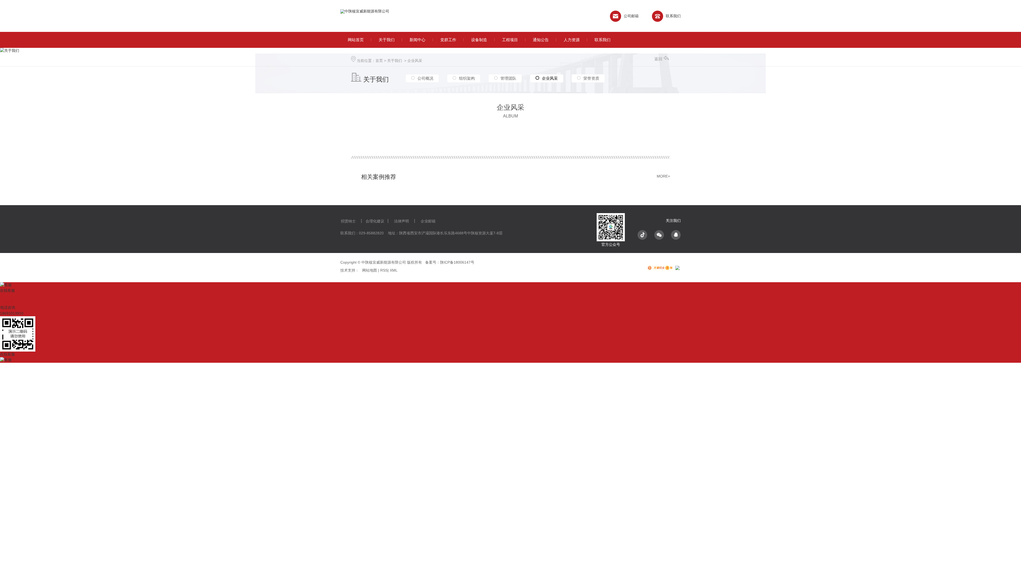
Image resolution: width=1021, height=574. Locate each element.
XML (393, 270)
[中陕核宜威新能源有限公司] (402, 16)
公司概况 (425, 78)
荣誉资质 (591, 78)
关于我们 (394, 60)
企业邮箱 (428, 221)
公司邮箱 (631, 16)
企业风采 (414, 60)
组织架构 (467, 78)
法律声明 (401, 221)
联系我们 (673, 16)
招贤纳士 (348, 221)
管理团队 (508, 78)
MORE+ (663, 176)
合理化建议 (375, 221)
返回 (658, 59)
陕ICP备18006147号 (457, 262)
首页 (379, 60)
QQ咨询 (7, 301)
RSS (383, 270)
